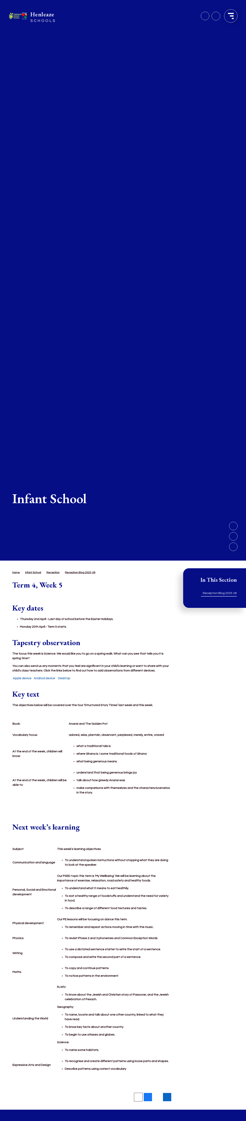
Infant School (33, 572)
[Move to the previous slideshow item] (233, 536)
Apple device (22, 678)
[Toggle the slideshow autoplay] (233, 547)
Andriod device (44, 678)
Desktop (64, 678)
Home (16, 572)
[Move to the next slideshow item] (233, 526)
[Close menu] (231, 16)
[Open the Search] (216, 16)
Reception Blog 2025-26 (80, 572)
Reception (53, 572)
